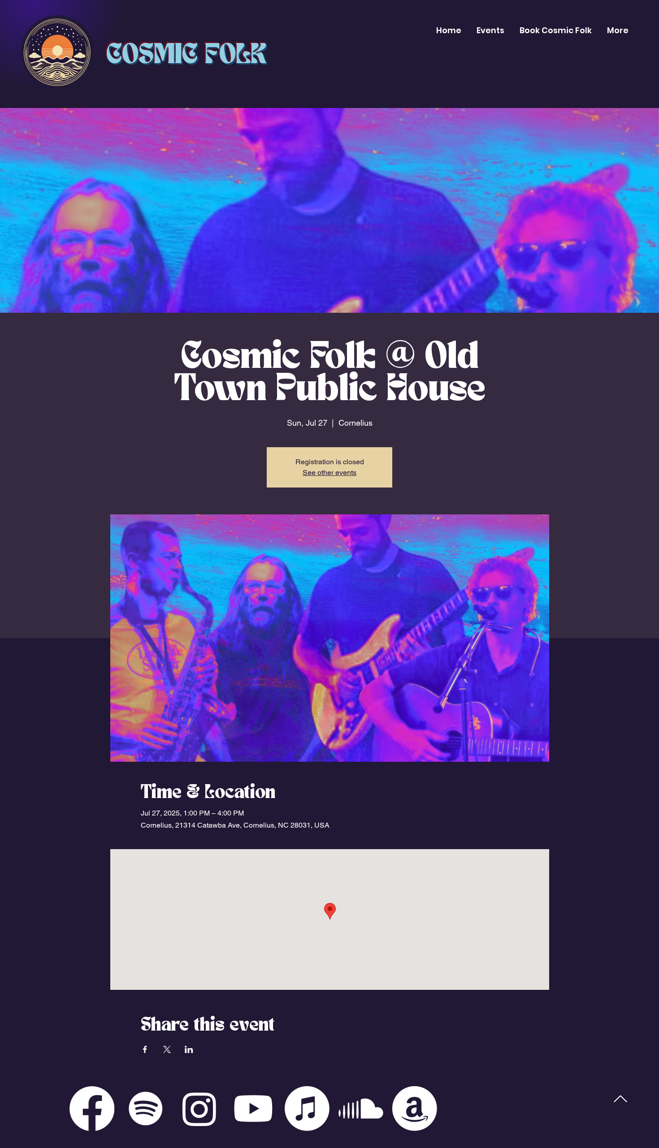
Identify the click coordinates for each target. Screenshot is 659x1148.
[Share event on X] (167, 1049)
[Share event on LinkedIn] (189, 1049)
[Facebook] (91, 1108)
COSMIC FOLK (186, 55)
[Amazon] (414, 1108)
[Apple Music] (307, 1108)
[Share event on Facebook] (145, 1049)
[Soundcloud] (360, 1108)
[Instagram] (199, 1108)
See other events (329, 472)
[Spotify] (145, 1108)
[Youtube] (253, 1108)
